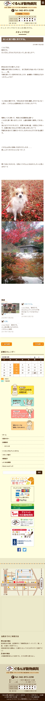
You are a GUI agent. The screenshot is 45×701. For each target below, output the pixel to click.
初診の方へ (5, 438)
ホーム (2, 28)
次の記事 (38, 344)
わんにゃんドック (7, 466)
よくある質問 (6, 462)
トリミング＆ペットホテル (10, 451)
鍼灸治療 (7, 446)
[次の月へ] (41, 357)
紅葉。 (6, 321)
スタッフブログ (11, 28)
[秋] (10, 308)
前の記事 (7, 344)
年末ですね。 (29, 304)
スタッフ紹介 (6, 455)
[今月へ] (35, 357)
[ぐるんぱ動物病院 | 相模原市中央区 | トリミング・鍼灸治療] (20, 8)
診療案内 (5, 442)
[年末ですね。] (31, 310)
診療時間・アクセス (23, 14)
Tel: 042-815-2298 (24, 10)
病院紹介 (5, 458)
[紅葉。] (11, 326)
